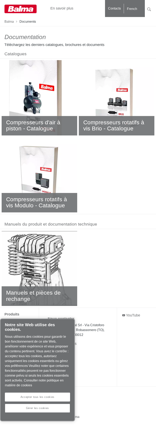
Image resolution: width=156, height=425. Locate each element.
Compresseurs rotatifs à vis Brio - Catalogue (113, 125)
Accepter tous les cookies (37, 396)
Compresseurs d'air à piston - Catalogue (33, 125)
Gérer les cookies (37, 408)
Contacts (114, 8)
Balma (9, 21)
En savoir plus (61, 8)
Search (149, 9)
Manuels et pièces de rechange (33, 296)
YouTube (133, 315)
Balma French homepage (20, 8)
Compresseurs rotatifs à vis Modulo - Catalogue (36, 202)
